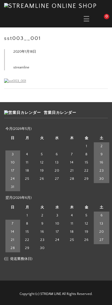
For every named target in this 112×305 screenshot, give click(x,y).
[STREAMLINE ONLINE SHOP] (50, 5)
